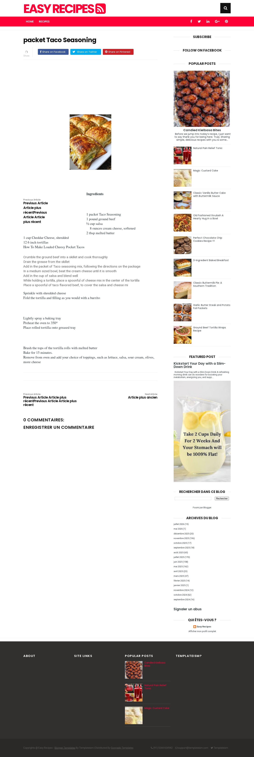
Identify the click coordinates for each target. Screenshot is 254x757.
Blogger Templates (65, 747)
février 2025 (179, 580)
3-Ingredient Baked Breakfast (211, 260)
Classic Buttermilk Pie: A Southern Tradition (207, 284)
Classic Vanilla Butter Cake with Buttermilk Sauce (209, 194)
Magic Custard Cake (205, 170)
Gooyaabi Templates (122, 747)
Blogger (207, 507)
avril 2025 (178, 571)
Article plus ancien (142, 396)
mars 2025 (179, 576)
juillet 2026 (179, 524)
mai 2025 (178, 566)
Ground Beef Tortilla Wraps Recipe (209, 329)
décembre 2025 (181, 533)
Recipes (44, 21)
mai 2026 (178, 528)
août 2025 (179, 552)
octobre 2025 (180, 543)
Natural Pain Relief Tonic (208, 148)
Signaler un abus (188, 609)
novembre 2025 (181, 538)
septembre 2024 (182, 599)
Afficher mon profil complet (202, 631)
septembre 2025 (182, 547)
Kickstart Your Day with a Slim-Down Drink (200, 365)
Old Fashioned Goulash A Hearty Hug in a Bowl (208, 217)
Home (30, 21)
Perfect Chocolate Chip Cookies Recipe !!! (207, 239)
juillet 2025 (179, 557)
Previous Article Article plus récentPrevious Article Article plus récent (35, 211)
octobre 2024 (180, 595)
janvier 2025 (179, 585)
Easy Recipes (59, 8)
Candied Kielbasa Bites (202, 130)
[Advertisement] (93, 86)
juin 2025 (178, 561)
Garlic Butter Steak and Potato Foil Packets (211, 306)
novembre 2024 (181, 590)
